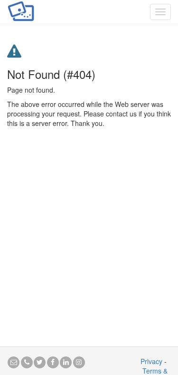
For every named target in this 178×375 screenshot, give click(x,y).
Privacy (151, 361)
